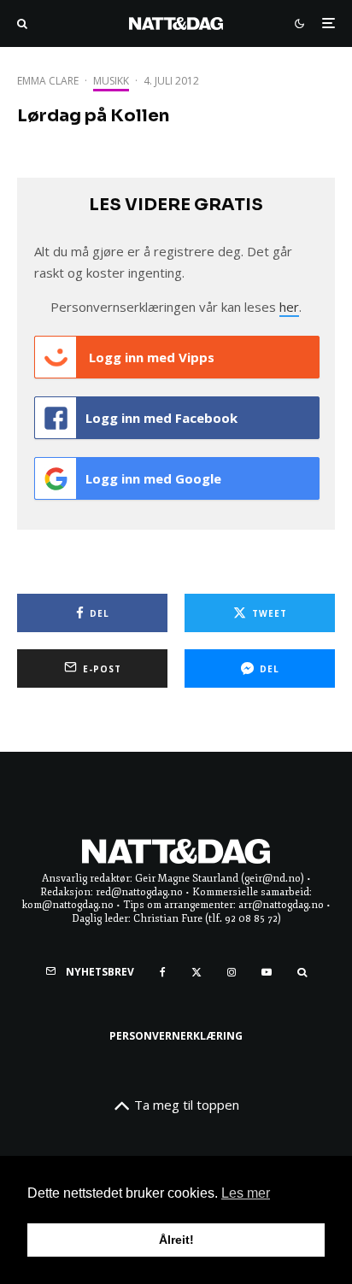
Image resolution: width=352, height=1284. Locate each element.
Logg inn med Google (153, 478)
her (289, 306)
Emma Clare (48, 80)
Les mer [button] (245, 1193)
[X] (196, 972)
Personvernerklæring (176, 1036)
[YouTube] (267, 972)
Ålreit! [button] (176, 1239)
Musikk (111, 80)
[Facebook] (163, 972)
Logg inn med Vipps (149, 357)
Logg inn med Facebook (161, 417)
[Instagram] (231, 972)
